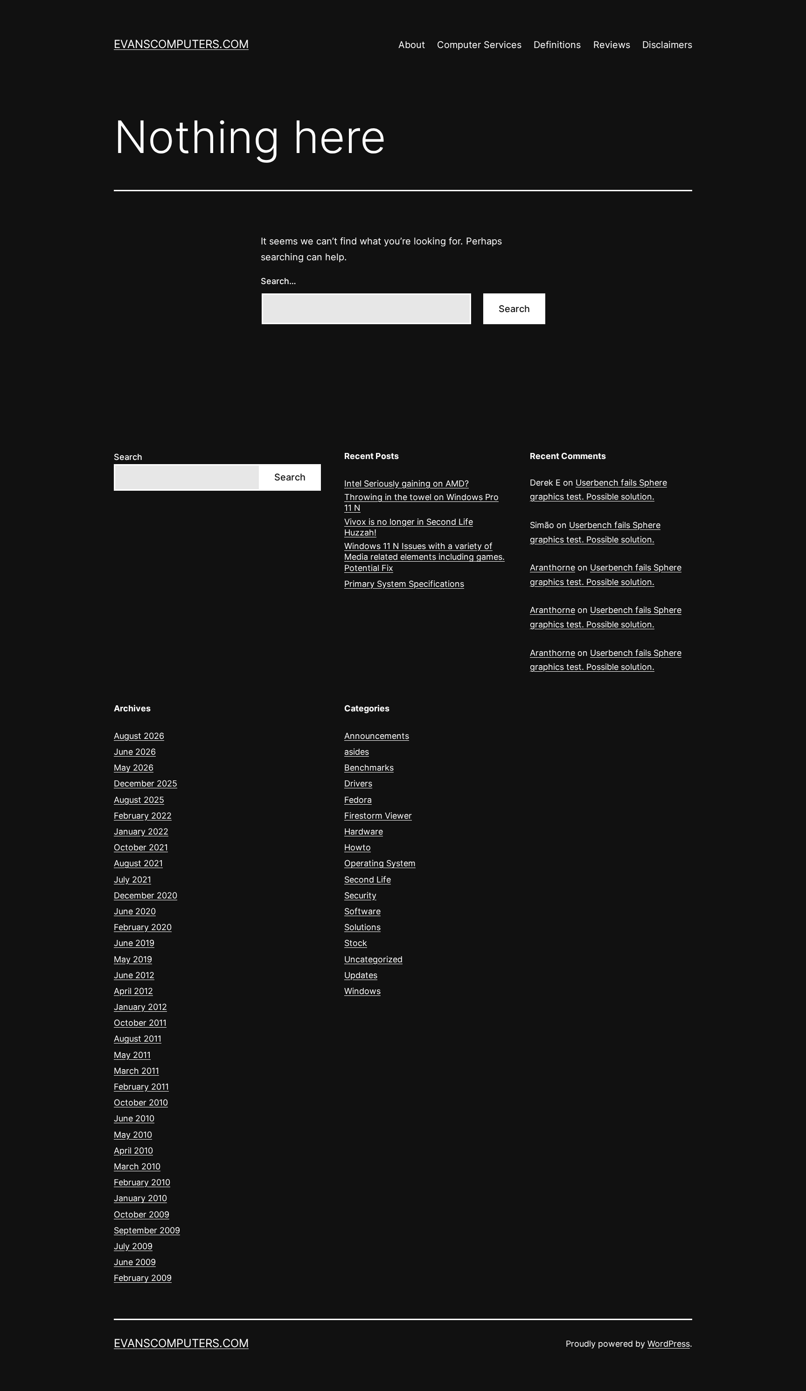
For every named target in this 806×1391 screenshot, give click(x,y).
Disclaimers (667, 44)
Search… (278, 281)
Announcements (376, 736)
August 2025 (139, 800)
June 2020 (135, 911)
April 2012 (133, 991)
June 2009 (135, 1262)
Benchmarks (369, 767)
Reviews (611, 44)
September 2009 (147, 1230)
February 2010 (142, 1182)
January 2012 (140, 1007)
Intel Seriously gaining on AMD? (406, 483)
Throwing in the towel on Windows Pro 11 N (421, 502)
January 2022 (141, 831)
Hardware (363, 831)
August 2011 (137, 1038)
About (411, 44)
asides (356, 752)
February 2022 (143, 816)
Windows (362, 991)
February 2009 (143, 1278)
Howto (357, 847)
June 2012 (134, 975)
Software (362, 911)
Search (128, 457)
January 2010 (140, 1198)
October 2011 (140, 1023)
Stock (355, 943)
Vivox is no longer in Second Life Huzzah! (408, 527)
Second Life (367, 879)
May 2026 (133, 767)
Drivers (358, 783)
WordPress (668, 1344)
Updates (360, 975)
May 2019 (133, 959)
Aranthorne (552, 567)
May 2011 (132, 1055)
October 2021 (141, 847)
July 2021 (132, 879)
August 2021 (138, 863)
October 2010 (141, 1102)
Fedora (358, 800)
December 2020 (145, 895)
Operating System (380, 863)
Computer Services (479, 44)
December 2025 (145, 783)
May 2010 (133, 1135)
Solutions (362, 927)
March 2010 (137, 1166)
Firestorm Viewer (378, 816)
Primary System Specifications (404, 584)
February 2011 (141, 1087)
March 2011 (136, 1071)
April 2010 (133, 1150)
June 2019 (134, 943)
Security (360, 895)
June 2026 (135, 752)
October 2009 (141, 1214)
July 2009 (133, 1246)
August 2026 (139, 736)
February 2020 (143, 927)
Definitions (557, 44)
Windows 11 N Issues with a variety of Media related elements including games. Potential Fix (424, 557)
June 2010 (134, 1118)
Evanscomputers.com (181, 44)
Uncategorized (373, 959)
